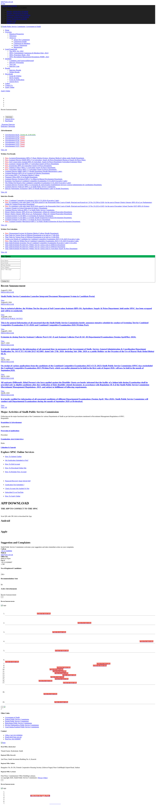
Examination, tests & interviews (12, 439)
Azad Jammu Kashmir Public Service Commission (22, 727)
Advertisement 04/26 (20, 135)
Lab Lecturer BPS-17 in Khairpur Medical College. (22, 175)
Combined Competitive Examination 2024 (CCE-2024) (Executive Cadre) (32, 200)
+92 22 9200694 (6, 551)
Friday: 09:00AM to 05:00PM (17, 19)
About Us (12, 38)
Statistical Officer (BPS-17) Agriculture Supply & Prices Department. (30, 167)
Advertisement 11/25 (15, 146)
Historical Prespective (16, 34)
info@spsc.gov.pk (7, 2)
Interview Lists (14, 66)
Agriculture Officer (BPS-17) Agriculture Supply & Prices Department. (31, 169)
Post (13, 739)
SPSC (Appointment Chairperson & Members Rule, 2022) (28, 53)
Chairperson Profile (20, 41)
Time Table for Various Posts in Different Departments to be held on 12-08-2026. (32, 237)
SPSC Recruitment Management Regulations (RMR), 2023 (29, 57)
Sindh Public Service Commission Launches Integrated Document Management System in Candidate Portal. (48, 296)
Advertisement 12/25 (15, 144)
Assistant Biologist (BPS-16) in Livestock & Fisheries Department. (27, 173)
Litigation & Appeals (8, 447)
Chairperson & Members (22, 43)
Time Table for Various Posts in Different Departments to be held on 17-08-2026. (32, 235)
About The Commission (22, 40)
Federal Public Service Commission (17, 719)
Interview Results (15, 70)
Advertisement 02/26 (15, 138)
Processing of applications (10, 431)
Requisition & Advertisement (11, 422)
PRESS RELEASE (7, 292)
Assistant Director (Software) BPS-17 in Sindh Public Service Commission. (30, 187)
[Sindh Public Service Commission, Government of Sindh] (21, 26)
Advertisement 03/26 (15, 137)
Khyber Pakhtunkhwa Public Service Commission (22, 725)
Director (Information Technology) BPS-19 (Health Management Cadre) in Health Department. (37, 188)
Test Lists (12, 64)
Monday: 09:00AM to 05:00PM (17, 11)
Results (7, 68)
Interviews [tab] (9, 117)
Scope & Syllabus (15, 76)
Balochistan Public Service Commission (18, 723)
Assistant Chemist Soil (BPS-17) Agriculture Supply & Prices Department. (32, 164)
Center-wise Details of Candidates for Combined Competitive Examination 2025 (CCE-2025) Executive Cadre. (42, 239)
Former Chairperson (20, 45)
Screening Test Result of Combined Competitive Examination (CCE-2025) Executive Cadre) (36, 181)
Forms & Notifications (16, 80)
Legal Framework (11, 49)
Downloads (9, 74)
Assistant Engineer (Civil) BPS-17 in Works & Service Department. (27, 219)
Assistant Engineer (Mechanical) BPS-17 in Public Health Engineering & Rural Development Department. (42, 221)
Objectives (12, 36)
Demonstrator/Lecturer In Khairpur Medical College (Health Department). (32, 233)
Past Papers (9, 121)
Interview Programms (16, 62)
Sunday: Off (11, 23)
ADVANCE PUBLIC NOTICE (12, 318)
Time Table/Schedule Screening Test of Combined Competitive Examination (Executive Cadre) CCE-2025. (41, 243)
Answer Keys (14, 81)
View (2, 300)
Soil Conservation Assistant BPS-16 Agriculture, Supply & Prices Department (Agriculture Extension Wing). (43, 162)
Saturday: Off (11, 21)
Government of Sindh (12, 717)
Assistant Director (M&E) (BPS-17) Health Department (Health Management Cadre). (33, 171)
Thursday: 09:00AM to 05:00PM (18, 17)
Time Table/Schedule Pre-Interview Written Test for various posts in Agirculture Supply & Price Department (41, 248)
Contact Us (9, 85)
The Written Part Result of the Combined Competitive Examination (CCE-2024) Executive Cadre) (38, 183)
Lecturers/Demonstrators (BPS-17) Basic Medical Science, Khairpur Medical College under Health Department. (44, 158)
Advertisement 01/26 (15, 140)
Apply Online (9, 87)
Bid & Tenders (14, 78)
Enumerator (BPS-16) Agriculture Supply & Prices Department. (28, 166)
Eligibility (8, 59)
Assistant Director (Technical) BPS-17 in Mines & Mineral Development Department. (34, 179)
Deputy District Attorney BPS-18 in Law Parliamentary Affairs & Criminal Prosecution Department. (38, 212)
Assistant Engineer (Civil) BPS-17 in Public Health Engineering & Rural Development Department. (38, 218)
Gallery (7, 83)
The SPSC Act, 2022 (16, 51)
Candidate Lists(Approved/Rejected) (21, 61)
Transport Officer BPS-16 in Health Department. (21, 177)
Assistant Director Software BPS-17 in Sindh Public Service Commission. (30, 210)
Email (13, 737)
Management (18, 47)
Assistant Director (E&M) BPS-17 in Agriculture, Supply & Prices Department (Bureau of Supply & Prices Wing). (45, 160)
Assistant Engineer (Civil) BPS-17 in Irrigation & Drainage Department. (29, 216)
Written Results (14, 72)
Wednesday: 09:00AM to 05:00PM (18, 15)
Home (7, 30)
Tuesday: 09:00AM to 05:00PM (17, 13)
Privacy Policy (43, 778)
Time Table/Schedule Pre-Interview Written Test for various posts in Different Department (35, 245)
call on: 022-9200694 (9, 6)
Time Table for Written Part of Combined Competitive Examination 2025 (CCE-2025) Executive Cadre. (42, 241)
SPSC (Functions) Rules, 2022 (19, 55)
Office (13, 735)
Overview (8, 32)
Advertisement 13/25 (15, 142)
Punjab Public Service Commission (17, 721)
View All (4, 150)
